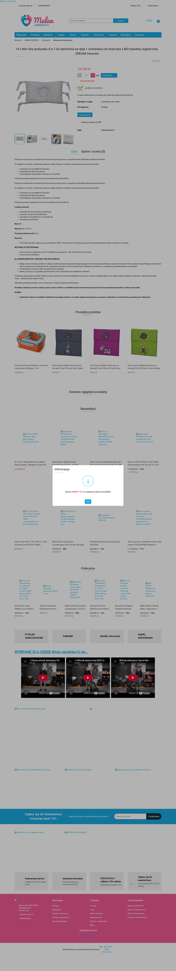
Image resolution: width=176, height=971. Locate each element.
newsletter (106, 492)
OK (88, 501)
